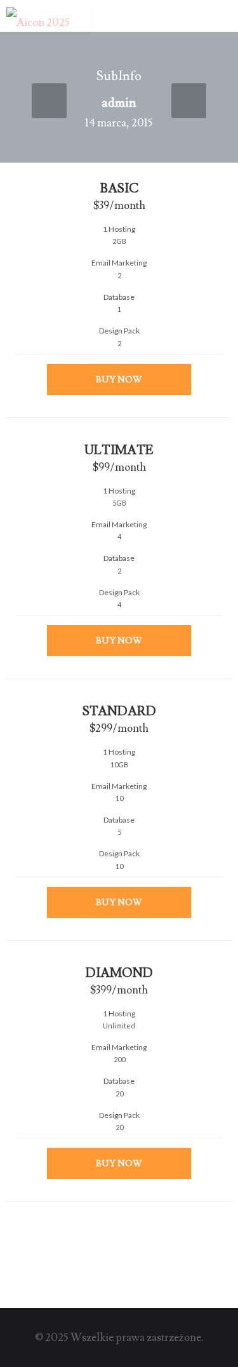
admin (119, 103)
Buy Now (119, 380)
